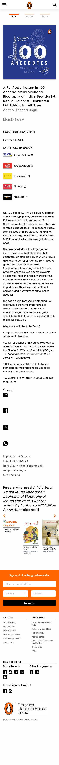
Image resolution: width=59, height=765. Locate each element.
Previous (4, 515)
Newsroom (8, 642)
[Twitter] (29, 425)
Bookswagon (22, 165)
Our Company (9, 622)
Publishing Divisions (11, 634)
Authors (29, 16)
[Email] (29, 393)
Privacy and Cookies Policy (41, 623)
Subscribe (29, 603)
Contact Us (37, 647)
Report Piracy (38, 633)
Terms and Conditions (41, 629)
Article (45, 16)
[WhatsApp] (29, 441)
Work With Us (8, 626)
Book (14, 16)
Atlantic (18, 186)
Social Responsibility (12, 638)
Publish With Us (9, 630)
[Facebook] (29, 408)
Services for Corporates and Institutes (42, 642)
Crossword (20, 176)
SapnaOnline (22, 155)
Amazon (19, 196)
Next (54, 515)
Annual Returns (38, 637)
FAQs (34, 651)
